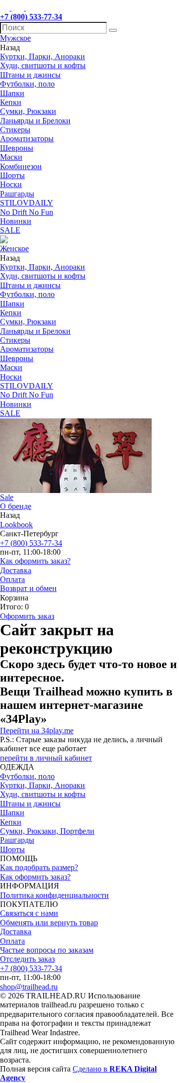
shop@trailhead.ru (29, 987)
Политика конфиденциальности (54, 895)
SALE (10, 230)
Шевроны (16, 148)
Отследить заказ (27, 959)
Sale (6, 497)
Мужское (15, 38)
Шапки (12, 93)
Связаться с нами (29, 913)
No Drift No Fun (26, 212)
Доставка (15, 570)
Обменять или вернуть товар (49, 922)
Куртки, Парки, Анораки (42, 56)
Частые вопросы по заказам (46, 950)
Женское (14, 248)
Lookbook (16, 524)
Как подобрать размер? (39, 867)
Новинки (15, 221)
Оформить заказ (27, 616)
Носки (11, 184)
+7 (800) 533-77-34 (31, 543)
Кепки (10, 102)
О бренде (15, 506)
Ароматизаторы (27, 138)
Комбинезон (21, 166)
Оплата (12, 579)
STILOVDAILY (26, 202)
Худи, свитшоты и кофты (43, 65)
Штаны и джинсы (30, 75)
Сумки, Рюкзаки (28, 111)
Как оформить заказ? (35, 561)
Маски (11, 157)
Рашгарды (17, 194)
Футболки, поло (27, 84)
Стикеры (15, 129)
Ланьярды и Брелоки (35, 120)
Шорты (12, 175)
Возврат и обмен (28, 588)
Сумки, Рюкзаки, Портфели (47, 831)
